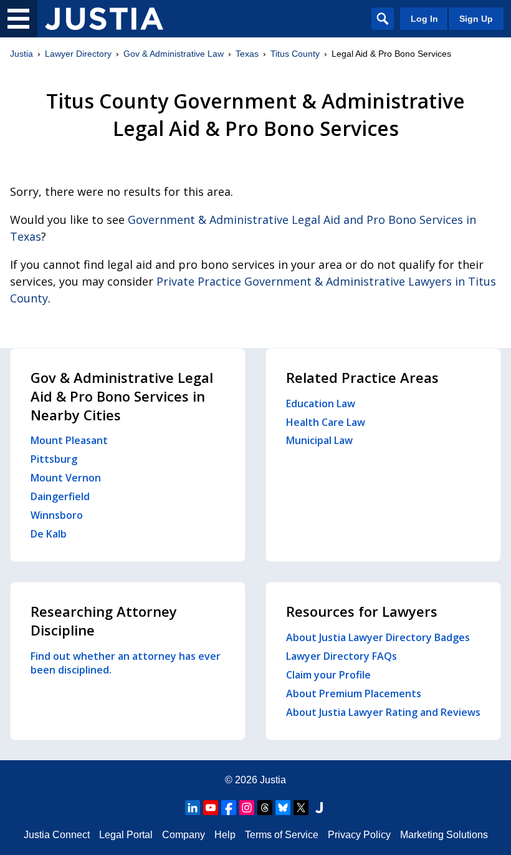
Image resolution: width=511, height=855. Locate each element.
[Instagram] (246, 807)
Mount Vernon (66, 478)
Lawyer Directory (78, 54)
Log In (424, 19)
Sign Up (476, 19)
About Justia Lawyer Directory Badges (378, 637)
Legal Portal (126, 834)
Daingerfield (60, 496)
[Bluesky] (282, 807)
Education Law (320, 403)
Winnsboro (57, 515)
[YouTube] (210, 807)
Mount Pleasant (69, 440)
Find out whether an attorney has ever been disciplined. (126, 663)
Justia (21, 54)
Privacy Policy (359, 834)
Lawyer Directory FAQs (341, 656)
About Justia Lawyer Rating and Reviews (383, 712)
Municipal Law (319, 440)
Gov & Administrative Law (173, 54)
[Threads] (264, 807)
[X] (301, 807)
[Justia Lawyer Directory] (104, 18)
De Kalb (49, 534)
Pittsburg (54, 459)
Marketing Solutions (444, 834)
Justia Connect (57, 834)
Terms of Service (281, 834)
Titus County (295, 54)
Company (183, 834)
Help (225, 834)
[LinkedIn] (192, 807)
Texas (247, 54)
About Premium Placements (353, 693)
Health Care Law (325, 422)
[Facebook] (228, 807)
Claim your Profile (328, 675)
